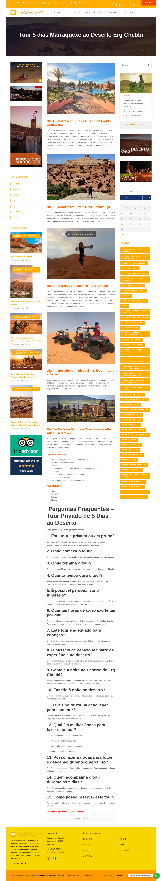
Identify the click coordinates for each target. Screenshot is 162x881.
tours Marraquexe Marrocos (134, 409)
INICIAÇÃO (16, 184)
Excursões (90, 13)
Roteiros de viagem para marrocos (132, 388)
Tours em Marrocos (130, 404)
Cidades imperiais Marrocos (134, 263)
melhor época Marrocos (132, 322)
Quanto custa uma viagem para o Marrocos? (132, 381)
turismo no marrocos (131, 419)
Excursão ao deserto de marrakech (132, 279)
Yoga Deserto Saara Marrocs (134, 492)
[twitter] (130, 5)
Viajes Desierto (73, 875)
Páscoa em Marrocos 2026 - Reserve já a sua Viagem (133, 360)
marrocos (125, 295)
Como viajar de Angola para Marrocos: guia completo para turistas (25, 317)
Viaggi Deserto (86, 875)
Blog (123, 13)
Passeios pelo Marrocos (132, 344)
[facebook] (113, 5)
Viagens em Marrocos (131, 469)
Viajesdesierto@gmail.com (55, 3)
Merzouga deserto (129, 327)
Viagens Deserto (128, 459)
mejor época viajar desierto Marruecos (134, 311)
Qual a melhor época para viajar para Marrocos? (133, 367)
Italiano (116, 3)
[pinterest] (123, 5)
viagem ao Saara (128, 439)
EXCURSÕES (17, 212)
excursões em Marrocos (132, 285)
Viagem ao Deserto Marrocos (134, 434)
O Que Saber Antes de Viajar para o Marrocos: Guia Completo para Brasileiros (24, 270)
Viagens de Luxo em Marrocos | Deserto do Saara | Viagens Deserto (26, 389)
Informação (108, 875)
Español (110, 3)
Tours (77, 13)
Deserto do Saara (129, 268)
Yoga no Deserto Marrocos (133, 497)
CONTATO (16, 217)
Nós (69, 13)
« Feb (122, 234)
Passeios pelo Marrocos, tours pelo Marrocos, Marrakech (132, 352)
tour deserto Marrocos (132, 394)
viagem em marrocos (130, 444)
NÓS (14, 206)
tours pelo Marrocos (131, 414)
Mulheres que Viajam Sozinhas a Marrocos (131, 333)
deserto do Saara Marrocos (134, 273)
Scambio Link (120, 875)
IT (142, 13)
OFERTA (15, 195)
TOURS (15, 189)
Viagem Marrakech (129, 449)
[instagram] (137, 5)
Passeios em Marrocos (131, 339)
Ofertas (113, 13)
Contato (133, 13)
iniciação (58, 13)
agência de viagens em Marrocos (52, 875)
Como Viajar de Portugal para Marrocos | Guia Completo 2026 (26, 353)
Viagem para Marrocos (131, 454)
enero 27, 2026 (18, 380)
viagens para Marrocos (132, 487)
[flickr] (116, 5)
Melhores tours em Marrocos (134, 317)
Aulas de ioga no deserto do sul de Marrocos (134, 257)
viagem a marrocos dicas (132, 429)
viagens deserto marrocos (133, 464)
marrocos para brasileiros (133, 300)
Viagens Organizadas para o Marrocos (134, 476)
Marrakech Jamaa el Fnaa (133, 290)
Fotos (102, 13)
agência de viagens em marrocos (131, 250)
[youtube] (134, 5)
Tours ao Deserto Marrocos (134, 399)
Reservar (149, 3)
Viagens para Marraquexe (133, 482)
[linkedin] (120, 5)
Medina (124, 305)
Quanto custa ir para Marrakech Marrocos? (131, 374)
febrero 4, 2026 (18, 260)
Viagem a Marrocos (130, 424)
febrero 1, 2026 (18, 344)
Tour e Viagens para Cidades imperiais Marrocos (25, 236)
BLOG (14, 201)
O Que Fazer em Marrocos (21, 257)
